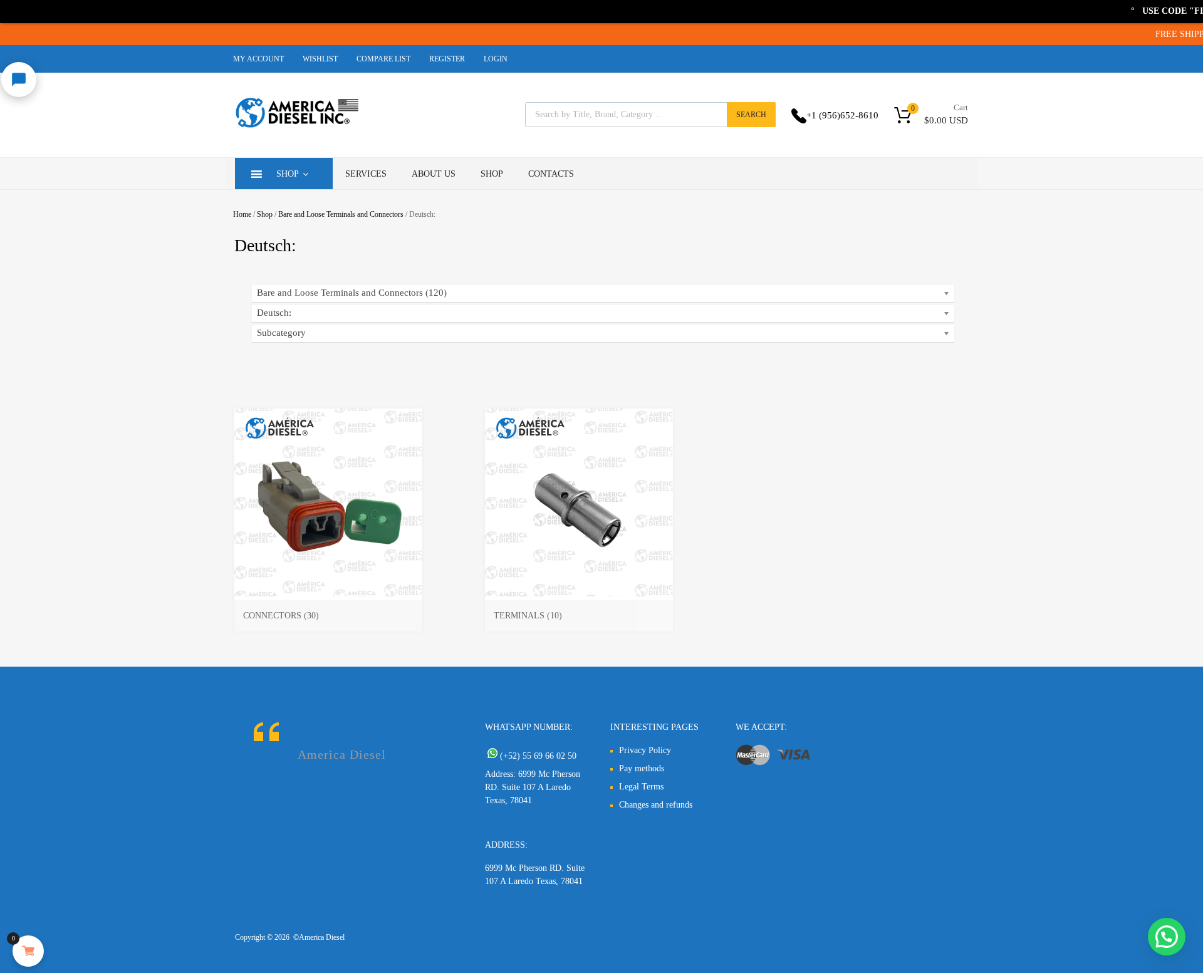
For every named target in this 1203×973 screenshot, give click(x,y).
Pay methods (641, 768)
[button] (1166, 936)
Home (242, 214)
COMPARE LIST (383, 59)
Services (366, 174)
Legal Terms (641, 786)
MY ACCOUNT (258, 59)
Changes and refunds (655, 804)
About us (434, 174)
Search (751, 114)
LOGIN (496, 59)
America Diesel (342, 754)
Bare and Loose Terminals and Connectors (341, 214)
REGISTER (447, 59)
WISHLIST (320, 59)
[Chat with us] (18, 79)
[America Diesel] (297, 130)
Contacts (551, 174)
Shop (287, 174)
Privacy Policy (645, 750)
